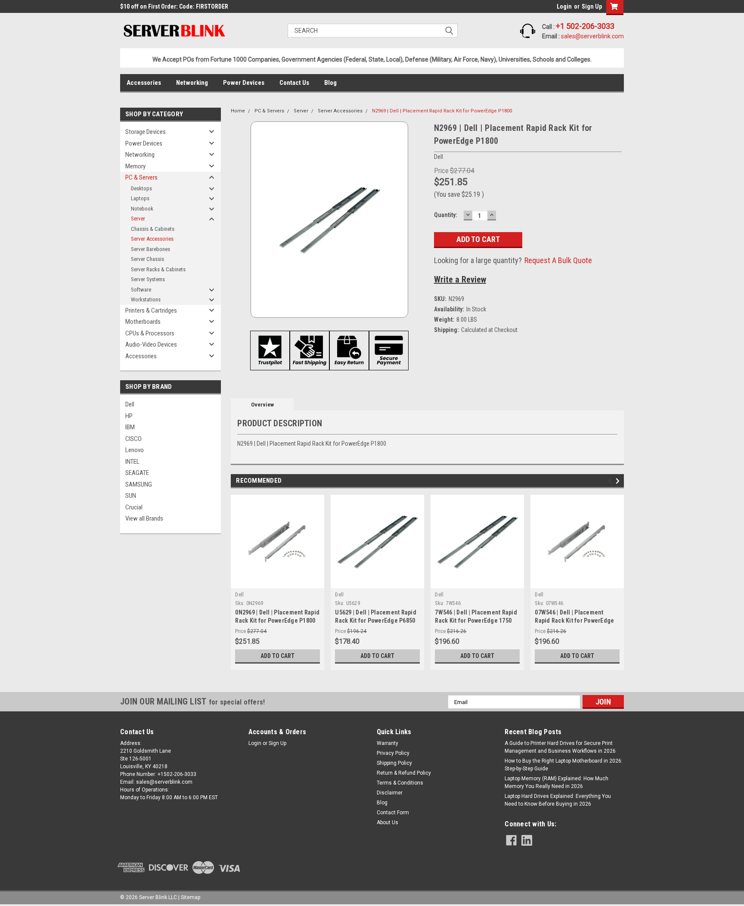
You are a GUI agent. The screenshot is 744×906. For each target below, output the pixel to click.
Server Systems (148, 279)
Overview (262, 404)
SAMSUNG (138, 484)
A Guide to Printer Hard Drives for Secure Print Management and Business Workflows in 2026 (560, 747)
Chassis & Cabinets (152, 229)
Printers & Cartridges (151, 310)
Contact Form (393, 813)
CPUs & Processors (149, 333)
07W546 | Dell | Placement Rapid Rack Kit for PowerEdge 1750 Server (574, 620)
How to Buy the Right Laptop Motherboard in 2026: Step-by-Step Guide (564, 765)
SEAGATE (137, 473)
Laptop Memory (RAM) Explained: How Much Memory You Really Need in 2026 (556, 782)
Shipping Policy (394, 763)
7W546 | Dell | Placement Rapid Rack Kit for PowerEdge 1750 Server (476, 620)
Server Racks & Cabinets (158, 269)
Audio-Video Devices (151, 344)
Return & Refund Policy (404, 773)
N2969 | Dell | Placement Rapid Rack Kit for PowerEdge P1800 (442, 111)
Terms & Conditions (400, 783)
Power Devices (243, 83)
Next (619, 481)
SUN (130, 496)
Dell (129, 404)
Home (238, 111)
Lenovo (134, 450)
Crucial (134, 507)
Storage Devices (145, 132)
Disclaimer (390, 793)
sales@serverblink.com (592, 36)
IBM (130, 427)
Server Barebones (150, 249)
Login (564, 6)
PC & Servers (141, 177)
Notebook (142, 208)
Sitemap (190, 897)
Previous (611, 481)
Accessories (144, 83)
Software (141, 289)
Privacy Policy (393, 753)
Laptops (140, 198)
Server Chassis (147, 259)
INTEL (132, 461)
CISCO (133, 439)
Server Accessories (152, 239)
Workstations (146, 299)
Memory (135, 166)
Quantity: (445, 214)
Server (138, 218)
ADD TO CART (277, 655)
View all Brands (144, 518)
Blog (330, 83)
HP (129, 416)
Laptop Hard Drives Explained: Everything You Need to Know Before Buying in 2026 (558, 800)
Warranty (387, 743)
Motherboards (143, 322)
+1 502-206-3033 (585, 26)
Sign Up (592, 6)
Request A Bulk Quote (558, 260)
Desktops (141, 188)
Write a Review (460, 279)
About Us (387, 822)
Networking (192, 83)
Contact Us (294, 83)
